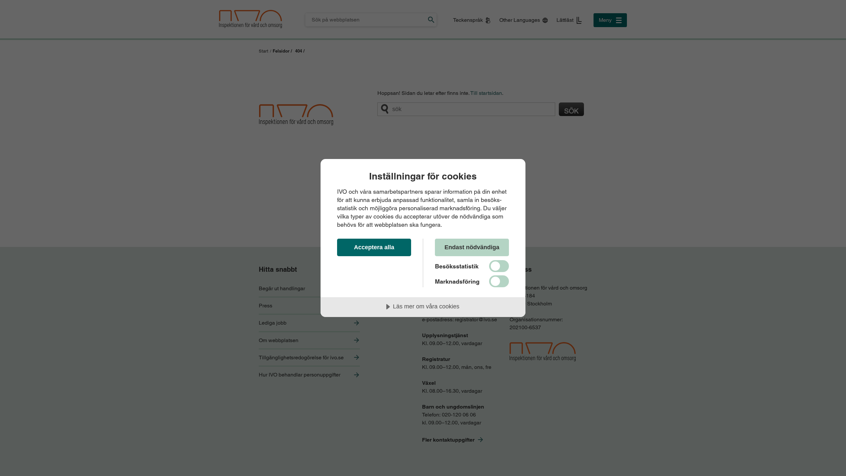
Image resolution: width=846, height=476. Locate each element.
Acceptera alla (374, 247)
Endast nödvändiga (471, 247)
